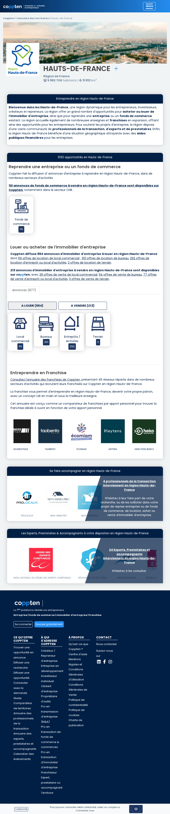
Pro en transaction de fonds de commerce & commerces (51, 737)
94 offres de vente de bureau (120, 275)
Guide (17, 698)
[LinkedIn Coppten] (99, 661)
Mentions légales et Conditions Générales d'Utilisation (76, 669)
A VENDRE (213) (83, 306)
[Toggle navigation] (149, 6)
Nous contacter (106, 644)
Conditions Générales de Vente (78, 690)
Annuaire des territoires (33, 18)
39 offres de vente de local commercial (68, 275)
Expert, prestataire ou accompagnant (51, 782)
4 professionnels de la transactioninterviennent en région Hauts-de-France (129, 485)
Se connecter (23, 624)
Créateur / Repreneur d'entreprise (49, 656)
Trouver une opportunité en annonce (23, 652)
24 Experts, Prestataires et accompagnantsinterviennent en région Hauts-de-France (129, 556)
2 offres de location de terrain (89, 262)
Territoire (47, 793)
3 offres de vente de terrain (89, 279)
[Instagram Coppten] (110, 661)
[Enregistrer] (116, 68)
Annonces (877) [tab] (24, 290)
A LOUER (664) (32, 306)
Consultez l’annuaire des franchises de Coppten (45, 379)
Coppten (9, 18)
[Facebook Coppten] (104, 661)
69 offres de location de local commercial (48, 258)
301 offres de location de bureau (105, 258)
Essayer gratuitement (49, 624)
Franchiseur (49, 772)
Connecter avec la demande (20, 688)
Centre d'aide (78, 654)
